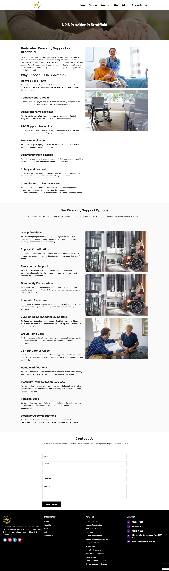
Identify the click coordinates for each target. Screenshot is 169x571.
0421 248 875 (137, 531)
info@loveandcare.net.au (143, 542)
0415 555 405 (137, 526)
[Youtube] (20, 540)
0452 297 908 (137, 522)
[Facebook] (5, 540)
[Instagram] (10, 540)
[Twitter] (15, 540)
